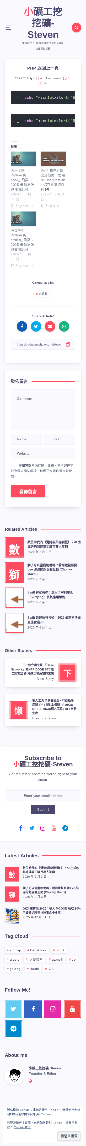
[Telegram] (65, 828)
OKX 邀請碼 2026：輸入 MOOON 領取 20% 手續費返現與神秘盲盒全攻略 (52, 910)
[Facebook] (20, 828)
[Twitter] (32, 828)
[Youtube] (54, 828)
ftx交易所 (35, 959)
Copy (63, 97)
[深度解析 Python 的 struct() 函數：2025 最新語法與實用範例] (23, 219)
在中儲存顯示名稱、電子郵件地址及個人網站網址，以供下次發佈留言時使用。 (42, 471)
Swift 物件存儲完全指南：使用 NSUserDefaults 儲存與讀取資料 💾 (53, 179)
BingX (60, 950)
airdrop (15, 950)
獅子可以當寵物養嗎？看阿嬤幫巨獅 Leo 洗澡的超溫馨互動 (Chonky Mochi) (52, 569)
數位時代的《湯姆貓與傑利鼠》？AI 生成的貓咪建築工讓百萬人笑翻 (54, 544)
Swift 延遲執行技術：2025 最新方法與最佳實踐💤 (54, 620)
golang (15, 969)
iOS (51, 969)
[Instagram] (43, 828)
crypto (15, 959)
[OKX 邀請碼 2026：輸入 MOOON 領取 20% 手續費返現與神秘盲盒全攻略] (12, 914)
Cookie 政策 (22, 1127)
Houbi (34, 969)
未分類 (43, 294)
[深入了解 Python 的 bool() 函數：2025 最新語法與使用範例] (23, 159)
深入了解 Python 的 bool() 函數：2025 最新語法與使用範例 (22, 179)
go (74, 959)
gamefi (57, 959)
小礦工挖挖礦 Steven (45, 1068)
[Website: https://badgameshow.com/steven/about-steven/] (30, 1081)
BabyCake (38, 950)
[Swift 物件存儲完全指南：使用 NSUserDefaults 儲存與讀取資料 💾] (53, 159)
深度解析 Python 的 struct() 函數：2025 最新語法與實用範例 (22, 239)
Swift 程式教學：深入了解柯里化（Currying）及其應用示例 (50, 595)
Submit (43, 809)
